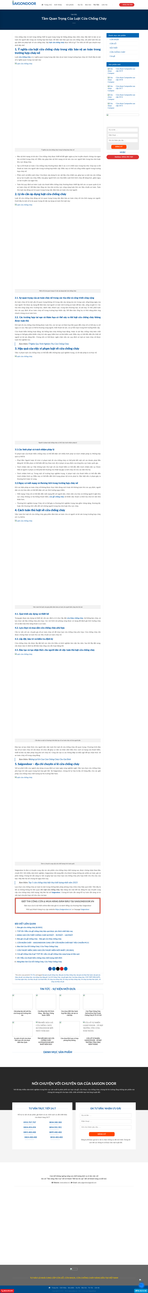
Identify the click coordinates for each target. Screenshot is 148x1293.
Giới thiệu (58, 5)
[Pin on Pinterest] (61, 969)
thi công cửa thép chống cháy (72, 979)
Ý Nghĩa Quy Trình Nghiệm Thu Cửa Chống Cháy (48, 344)
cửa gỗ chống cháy (56, 497)
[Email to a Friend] (58, 969)
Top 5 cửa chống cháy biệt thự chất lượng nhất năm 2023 (53, 883)
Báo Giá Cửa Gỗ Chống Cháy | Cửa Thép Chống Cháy (37, 946)
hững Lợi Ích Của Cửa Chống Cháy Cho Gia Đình (50, 759)
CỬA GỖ (113, 44)
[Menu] (115, 5)
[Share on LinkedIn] (65, 969)
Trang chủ (48, 5)
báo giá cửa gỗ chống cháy (50, 975)
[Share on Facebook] (50, 969)
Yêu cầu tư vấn (142, 1291)
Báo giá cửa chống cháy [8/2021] (29, 927)
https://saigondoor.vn (63, 909)
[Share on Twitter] (54, 969)
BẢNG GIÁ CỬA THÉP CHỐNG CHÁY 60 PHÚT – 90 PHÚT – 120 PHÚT (45, 935)
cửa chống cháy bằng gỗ (40, 977)
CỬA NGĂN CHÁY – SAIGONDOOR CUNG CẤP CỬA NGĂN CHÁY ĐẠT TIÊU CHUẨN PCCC (53, 943)
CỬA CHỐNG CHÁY (117, 52)
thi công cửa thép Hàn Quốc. (89, 979)
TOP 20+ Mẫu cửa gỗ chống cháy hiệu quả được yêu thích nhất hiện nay (45, 931)
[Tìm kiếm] (110, 5)
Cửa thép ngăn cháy (21, 979)
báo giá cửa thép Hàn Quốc (85, 975)
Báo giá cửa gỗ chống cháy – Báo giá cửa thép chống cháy (39, 939)
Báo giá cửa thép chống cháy (67, 975)
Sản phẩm (70, 5)
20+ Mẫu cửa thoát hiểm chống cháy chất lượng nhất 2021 (39, 958)
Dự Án (80, 5)
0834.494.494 (8, 1291)
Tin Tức (96, 5)
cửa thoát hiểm (42, 979)
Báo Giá (88, 5)
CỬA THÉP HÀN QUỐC (92, 977)
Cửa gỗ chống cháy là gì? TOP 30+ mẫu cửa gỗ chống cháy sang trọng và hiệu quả (48, 954)
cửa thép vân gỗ (32, 979)
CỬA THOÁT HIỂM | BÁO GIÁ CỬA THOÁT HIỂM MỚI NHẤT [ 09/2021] (45, 950)
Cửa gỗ (112, 56)
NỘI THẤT (114, 48)
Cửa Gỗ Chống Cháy (54, 977)
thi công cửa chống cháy (55, 979)
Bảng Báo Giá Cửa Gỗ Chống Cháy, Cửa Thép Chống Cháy (39, 962)
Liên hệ (104, 5)
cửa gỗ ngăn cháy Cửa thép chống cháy (73, 977)
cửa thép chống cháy (75, 618)
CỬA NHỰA (114, 39)
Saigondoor (85, 909)
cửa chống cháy (25, 57)
